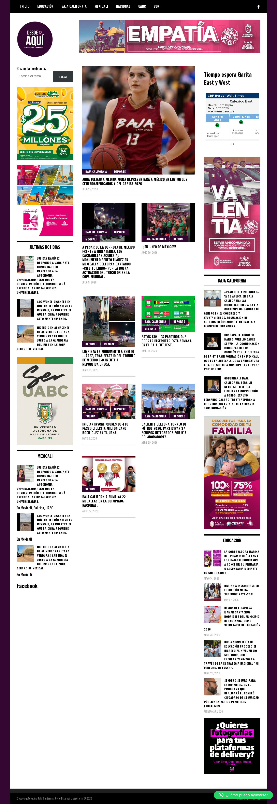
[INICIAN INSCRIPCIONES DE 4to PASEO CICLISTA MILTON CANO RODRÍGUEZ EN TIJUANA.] (109, 401)
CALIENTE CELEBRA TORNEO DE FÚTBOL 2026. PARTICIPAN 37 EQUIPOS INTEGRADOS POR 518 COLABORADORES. (164, 430)
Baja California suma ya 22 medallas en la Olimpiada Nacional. (104, 501)
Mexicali (101, 6)
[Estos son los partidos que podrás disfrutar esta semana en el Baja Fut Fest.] (168, 314)
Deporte (120, 171)
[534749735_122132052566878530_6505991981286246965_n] (232, 772)
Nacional (123, 6)
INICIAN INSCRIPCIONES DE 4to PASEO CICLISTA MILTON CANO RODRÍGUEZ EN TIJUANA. (105, 428)
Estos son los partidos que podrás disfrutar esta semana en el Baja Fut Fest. (167, 341)
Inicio (24, 6)
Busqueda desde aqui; (31, 68)
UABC (142, 6)
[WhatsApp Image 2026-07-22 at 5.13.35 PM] (232, 267)
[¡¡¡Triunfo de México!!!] (168, 222)
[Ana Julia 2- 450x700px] (45, 443)
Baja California (74, 6)
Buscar (63, 76)
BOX (156, 6)
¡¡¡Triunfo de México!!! (159, 246)
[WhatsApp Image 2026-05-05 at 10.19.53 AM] (45, 234)
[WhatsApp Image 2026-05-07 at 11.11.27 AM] (45, 158)
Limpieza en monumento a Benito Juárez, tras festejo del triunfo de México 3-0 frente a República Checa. (108, 357)
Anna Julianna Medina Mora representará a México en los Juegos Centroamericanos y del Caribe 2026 (135, 181)
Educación (45, 6)
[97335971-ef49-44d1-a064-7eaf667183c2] (169, 51)
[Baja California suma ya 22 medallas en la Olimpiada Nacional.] (109, 474)
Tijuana (90, 416)
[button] (243, 795)
